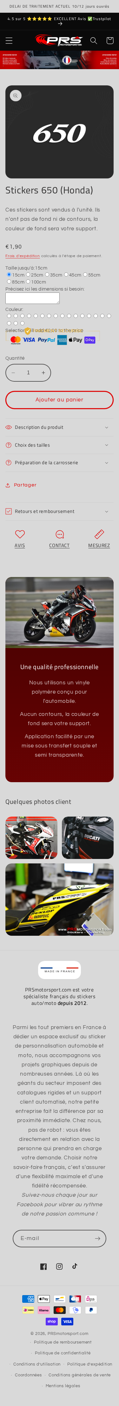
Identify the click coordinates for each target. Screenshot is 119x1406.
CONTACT (59, 545)
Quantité (15, 358)
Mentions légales (63, 1386)
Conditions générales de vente (80, 1375)
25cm (37, 275)
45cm (75, 275)
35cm (56, 275)
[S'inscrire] (97, 1239)
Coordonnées (28, 1375)
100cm (38, 282)
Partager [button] (25, 484)
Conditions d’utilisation (37, 1364)
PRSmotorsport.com (68, 1334)
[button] (9, 40)
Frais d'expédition (22, 256)
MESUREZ (99, 545)
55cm (94, 275)
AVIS (20, 545)
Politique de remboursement (63, 1342)
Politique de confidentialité (63, 1353)
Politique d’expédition (89, 1364)
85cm (18, 282)
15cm (18, 275)
